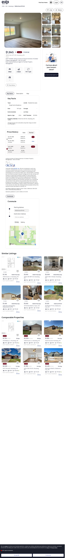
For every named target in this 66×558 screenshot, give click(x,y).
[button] (23, 30)
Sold (24, 132)
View (33, 141)
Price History (12, 85)
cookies (6, 546)
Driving (16, 222)
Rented (31, 132)
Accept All (16, 555)
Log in (56, 2)
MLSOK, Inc (16, 168)
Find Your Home (43, 2)
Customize (48, 555)
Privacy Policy (54, 547)
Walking (23, 222)
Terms (47, 547)
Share (60, 10)
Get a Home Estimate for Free (51, 75)
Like (51, 10)
